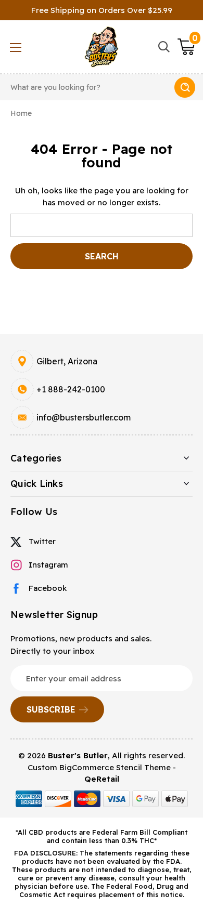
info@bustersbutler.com (83, 417)
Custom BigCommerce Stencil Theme (99, 767)
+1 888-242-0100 (70, 389)
